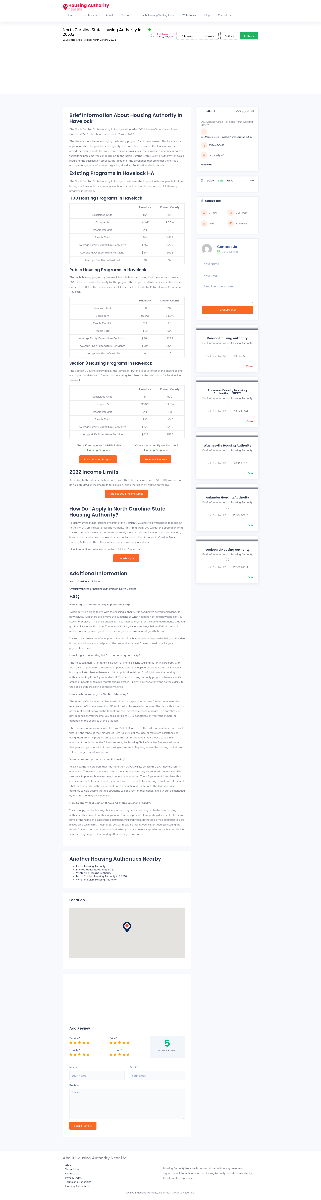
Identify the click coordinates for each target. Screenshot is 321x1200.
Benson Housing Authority (227, 338)
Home (70, 15)
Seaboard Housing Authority (227, 549)
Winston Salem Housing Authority (96, 879)
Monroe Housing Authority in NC (95, 869)
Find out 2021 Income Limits (126, 493)
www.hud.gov (126, 558)
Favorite (210, 36)
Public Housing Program (98, 459)
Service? (74, 1038)
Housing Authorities (77, 1186)
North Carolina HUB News (85, 581)
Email (133, 1067)
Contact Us (224, 15)
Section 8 (126, 15)
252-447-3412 (166, 37)
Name (73, 1067)
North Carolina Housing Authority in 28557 (101, 876)
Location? (116, 1050)
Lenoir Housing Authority (91, 866)
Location (188, 36)
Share (231, 36)
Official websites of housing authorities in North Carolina (102, 588)
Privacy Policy (73, 1177)
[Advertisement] (160, 70)
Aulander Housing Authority (227, 497)
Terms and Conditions (78, 1181)
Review (250, 36)
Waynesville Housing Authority (227, 445)
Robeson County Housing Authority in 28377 (227, 391)
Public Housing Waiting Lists (157, 15)
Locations (88, 15)
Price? (113, 1038)
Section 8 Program (156, 459)
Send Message (227, 309)
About (109, 15)
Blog (207, 15)
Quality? (74, 1050)
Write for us (189, 15)
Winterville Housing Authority (93, 872)
